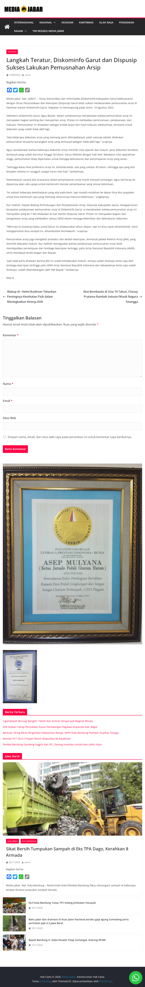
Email (7, 401)
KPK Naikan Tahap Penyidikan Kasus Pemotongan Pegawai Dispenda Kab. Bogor (50, 727)
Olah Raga (106, 22)
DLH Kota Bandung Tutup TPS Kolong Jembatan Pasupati (62, 902)
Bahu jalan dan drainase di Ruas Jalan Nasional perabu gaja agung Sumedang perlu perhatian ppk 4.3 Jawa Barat (79, 921)
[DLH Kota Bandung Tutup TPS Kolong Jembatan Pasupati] (14, 905)
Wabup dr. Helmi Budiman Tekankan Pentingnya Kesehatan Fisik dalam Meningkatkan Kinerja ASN (31, 297)
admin (28, 74)
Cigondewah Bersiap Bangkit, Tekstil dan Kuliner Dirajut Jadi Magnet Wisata (48, 721)
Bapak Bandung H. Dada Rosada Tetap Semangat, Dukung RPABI (67, 940)
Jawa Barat (12, 841)
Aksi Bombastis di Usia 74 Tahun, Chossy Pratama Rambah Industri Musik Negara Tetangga (110, 297)
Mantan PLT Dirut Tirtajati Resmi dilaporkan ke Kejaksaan (37, 738)
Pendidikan (126, 22)
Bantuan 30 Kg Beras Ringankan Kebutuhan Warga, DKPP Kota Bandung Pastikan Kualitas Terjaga (61, 732)
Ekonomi (67, 22)
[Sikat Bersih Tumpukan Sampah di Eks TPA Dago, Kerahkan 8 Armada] (72, 799)
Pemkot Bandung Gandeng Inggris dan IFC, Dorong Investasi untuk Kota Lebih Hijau (52, 744)
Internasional (24, 22)
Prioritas (12, 52)
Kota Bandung (29, 841)
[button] (54, 22)
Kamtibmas (86, 22)
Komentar (11, 335)
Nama (8, 384)
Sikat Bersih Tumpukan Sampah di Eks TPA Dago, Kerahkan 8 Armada (67, 852)
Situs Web (9, 418)
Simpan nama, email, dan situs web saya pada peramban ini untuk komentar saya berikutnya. (70, 437)
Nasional (45, 22)
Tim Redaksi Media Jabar (48, 31)
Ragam (18, 31)
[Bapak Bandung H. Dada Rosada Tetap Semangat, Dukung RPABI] (14, 942)
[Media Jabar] (7, 27)
